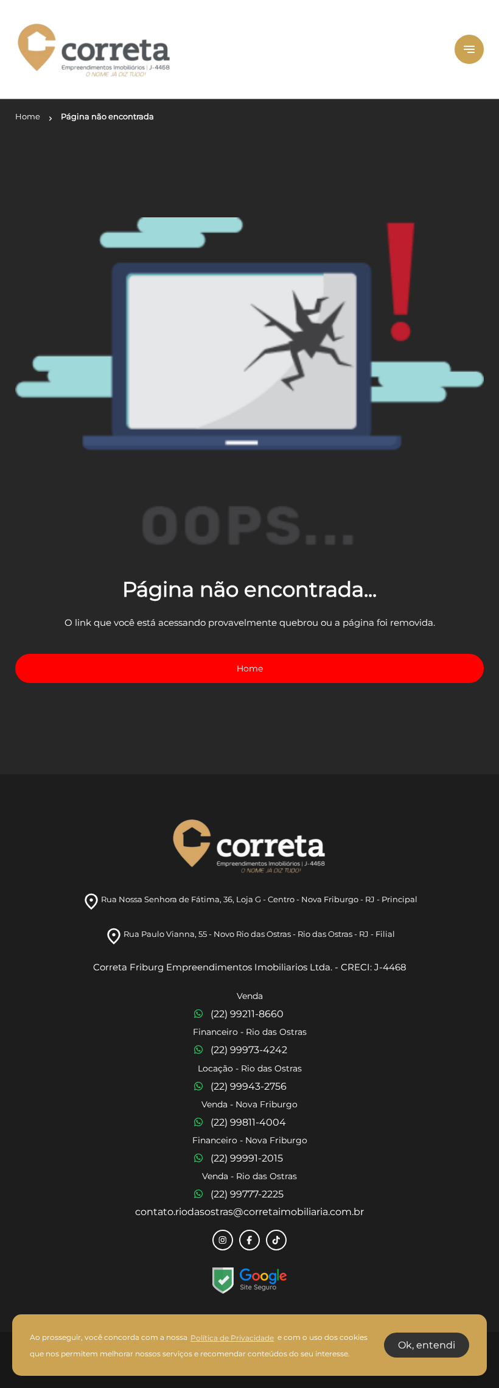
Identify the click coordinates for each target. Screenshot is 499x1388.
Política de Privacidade (232, 1337)
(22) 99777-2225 (247, 1194)
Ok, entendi (426, 1345)
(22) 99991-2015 (247, 1158)
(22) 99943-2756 (249, 1086)
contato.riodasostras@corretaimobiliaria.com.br (249, 1212)
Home (250, 668)
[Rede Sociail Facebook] (249, 1240)
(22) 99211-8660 (247, 1014)
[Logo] (227, 49)
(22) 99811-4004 (248, 1122)
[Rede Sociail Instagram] (222, 1240)
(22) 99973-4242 (249, 1050)
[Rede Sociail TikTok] (276, 1240)
